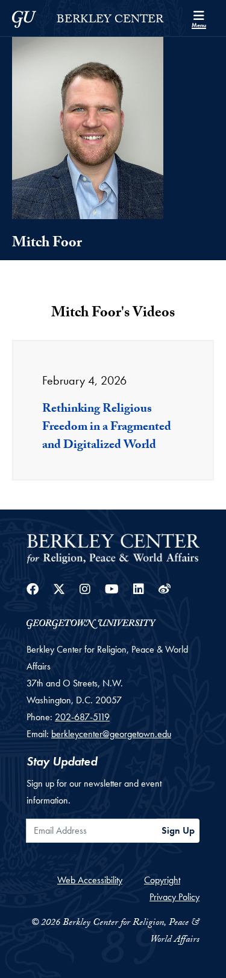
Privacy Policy (174, 896)
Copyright (162, 880)
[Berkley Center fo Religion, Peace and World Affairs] (113, 548)
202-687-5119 (82, 717)
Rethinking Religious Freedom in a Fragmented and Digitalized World (106, 428)
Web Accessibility (89, 880)
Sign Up (178, 830)
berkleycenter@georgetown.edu (111, 733)
